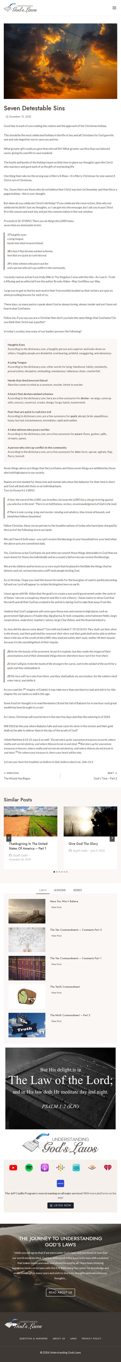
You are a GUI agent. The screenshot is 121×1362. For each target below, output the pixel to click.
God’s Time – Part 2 (105, 776)
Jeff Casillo (22, 855)
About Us (59, 1338)
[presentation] (30, 821)
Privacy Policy (91, 1338)
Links (73, 1338)
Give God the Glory (83, 844)
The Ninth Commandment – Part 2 (70, 1015)
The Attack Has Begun (17, 776)
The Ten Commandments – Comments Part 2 (76, 930)
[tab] (54, 872)
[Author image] (10, 855)
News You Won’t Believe (64, 901)
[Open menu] (114, 8)
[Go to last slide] (8, 838)
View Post (57, 908)
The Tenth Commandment (65, 987)
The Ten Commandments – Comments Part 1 (75, 958)
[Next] (112, 838)
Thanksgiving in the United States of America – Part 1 (28, 846)
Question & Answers (34, 1338)
